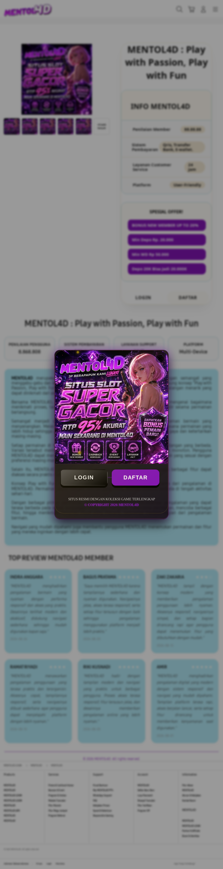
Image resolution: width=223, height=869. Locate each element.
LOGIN (84, 477)
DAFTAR (135, 477)
